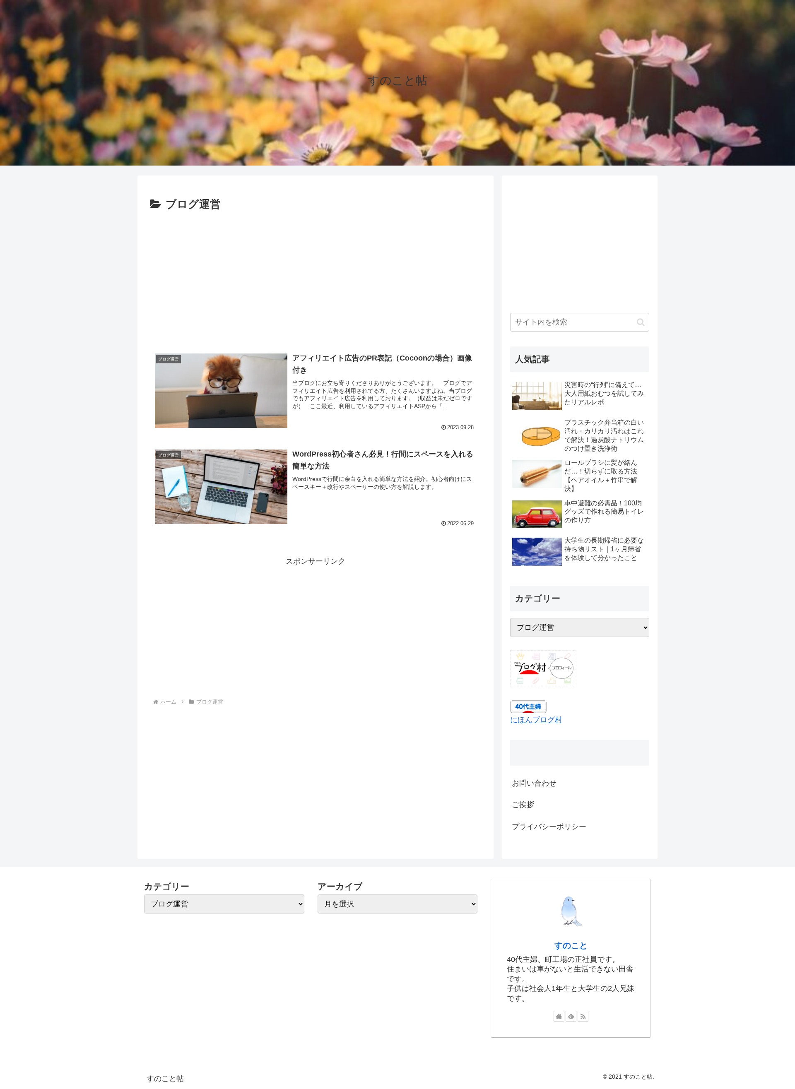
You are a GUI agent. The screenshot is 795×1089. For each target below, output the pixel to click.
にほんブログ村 (536, 720)
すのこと (571, 945)
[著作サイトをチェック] (559, 1016)
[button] (641, 322)
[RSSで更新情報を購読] (583, 1016)
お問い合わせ (534, 783)
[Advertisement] (315, 276)
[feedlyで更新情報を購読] (571, 1016)
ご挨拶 (523, 805)
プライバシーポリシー (549, 826)
